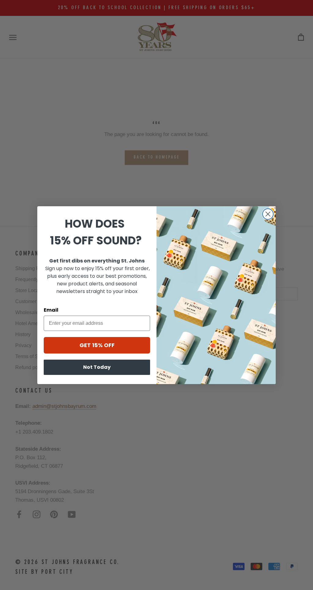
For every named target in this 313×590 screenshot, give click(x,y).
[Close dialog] (268, 214)
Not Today (97, 367)
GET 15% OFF (97, 345)
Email (51, 309)
